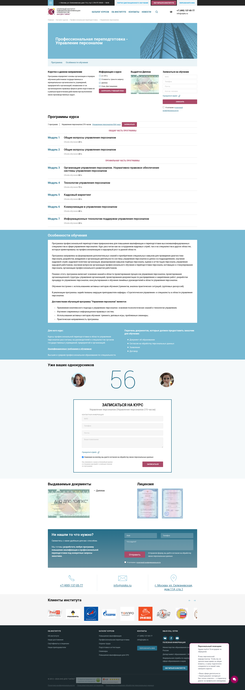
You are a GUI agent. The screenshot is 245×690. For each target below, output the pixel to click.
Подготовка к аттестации (109, 647)
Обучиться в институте (164, 3)
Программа (56, 62)
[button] (50, 3)
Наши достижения (55, 639)
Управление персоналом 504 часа (106, 124)
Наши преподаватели (57, 647)
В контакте (165, 638)
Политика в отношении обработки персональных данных (130, 685)
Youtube (177, 638)
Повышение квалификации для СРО (114, 655)
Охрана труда (105, 643)
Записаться (129, 124)
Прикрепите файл (170, 96)
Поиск (157, 12)
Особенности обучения (77, 62)
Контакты (134, 11)
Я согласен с (144, 562)
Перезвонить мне (147, 648)
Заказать (180, 101)
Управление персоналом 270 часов (76, 124)
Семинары (103, 651)
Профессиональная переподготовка (114, 639)
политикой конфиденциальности (149, 562)
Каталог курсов (100, 11)
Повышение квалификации (110, 636)
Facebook (171, 638)
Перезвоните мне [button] (187, 3)
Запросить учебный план (112, 91)
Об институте (119, 11)
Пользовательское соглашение (90, 685)
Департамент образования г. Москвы (178, 654)
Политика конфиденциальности (61, 685)
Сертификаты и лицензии (58, 643)
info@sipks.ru (182, 13)
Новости (146, 11)
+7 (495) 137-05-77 (186, 10)
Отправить (134, 554)
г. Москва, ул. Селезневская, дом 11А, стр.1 (174, 587)
